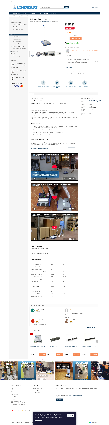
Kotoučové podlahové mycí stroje (20, 24)
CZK (91, 1)
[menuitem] (15, 13)
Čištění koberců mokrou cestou (19, 48)
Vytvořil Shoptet (95, 422)
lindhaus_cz (37, 394)
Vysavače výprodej (16, 56)
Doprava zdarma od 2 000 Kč (73, 43)
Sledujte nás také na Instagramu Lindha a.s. (55, 360)
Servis (53, 1)
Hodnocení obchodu (61, 1)
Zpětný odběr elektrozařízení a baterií (19, 406)
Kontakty (47, 1)
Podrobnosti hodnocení (46, 21)
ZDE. (47, 148)
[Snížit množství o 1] (69, 39)
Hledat (66, 7)
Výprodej (13, 53)
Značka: (56, 21)
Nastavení (38, 422)
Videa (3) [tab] (45, 93)
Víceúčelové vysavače (17, 43)
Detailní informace (69, 67)
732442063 (37, 390)
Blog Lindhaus (14, 396)
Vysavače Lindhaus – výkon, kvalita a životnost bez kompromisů (95, 102)
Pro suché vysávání (17, 39)
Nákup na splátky (14, 398)
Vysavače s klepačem (17, 38)
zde (35, 418)
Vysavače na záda (16, 44)
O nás (41, 1)
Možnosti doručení (84, 34)
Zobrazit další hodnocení (92, 327)
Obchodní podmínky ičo (16, 401)
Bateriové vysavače (17, 41)
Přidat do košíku (76, 38)
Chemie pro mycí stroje (17, 32)
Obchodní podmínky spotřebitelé (18, 402)
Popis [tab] (32, 93)
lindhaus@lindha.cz (39, 388)
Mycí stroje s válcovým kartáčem (19, 26)
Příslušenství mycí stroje (18, 31)
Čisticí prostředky (15, 51)
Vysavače (13, 34)
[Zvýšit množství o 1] (69, 38)
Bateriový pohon (16, 27)
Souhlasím (70, 415)
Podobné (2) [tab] (38, 93)
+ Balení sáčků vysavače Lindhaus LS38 (84, 51)
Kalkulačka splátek (71, 28)
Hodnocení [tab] (51, 93)
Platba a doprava (14, 394)
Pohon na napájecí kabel (18, 29)
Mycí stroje (15, 55)
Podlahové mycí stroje (16, 22)
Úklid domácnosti (15, 50)
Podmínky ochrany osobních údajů (18, 404)
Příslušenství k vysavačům (18, 46)
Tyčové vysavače (16, 36)
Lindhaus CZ (37, 392)
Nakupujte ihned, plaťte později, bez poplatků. (77, 42)
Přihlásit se (59, 399)
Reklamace (13, 399)
